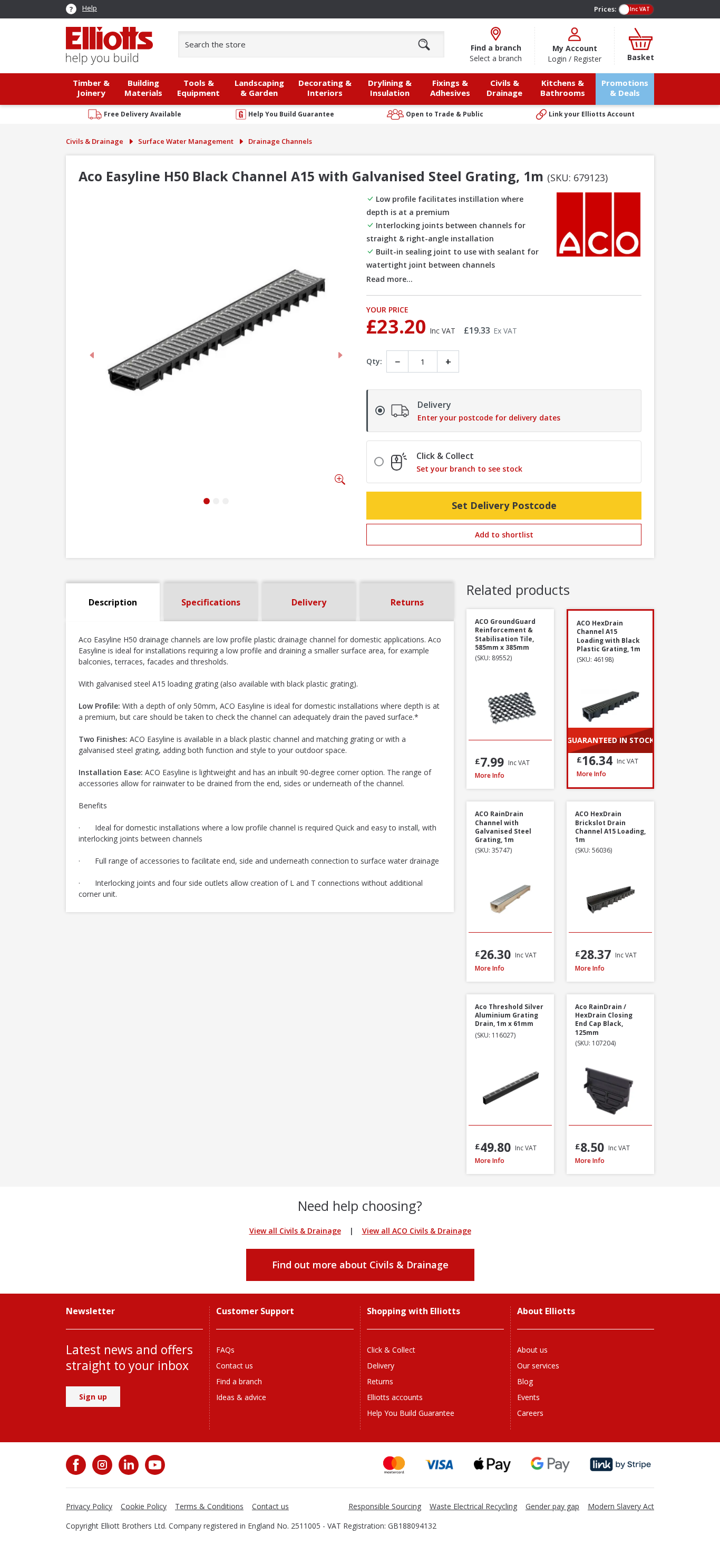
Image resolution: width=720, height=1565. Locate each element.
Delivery (380, 1366)
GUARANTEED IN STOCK (610, 740)
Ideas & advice (241, 1397)
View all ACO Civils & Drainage (416, 1231)
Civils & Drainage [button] (504, 87)
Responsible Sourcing (384, 1506)
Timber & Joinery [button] (91, 87)
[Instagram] (101, 1465)
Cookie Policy (144, 1506)
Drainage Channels (280, 141)
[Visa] (439, 1464)
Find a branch (239, 1381)
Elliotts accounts (395, 1397)
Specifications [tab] (210, 602)
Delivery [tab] (308, 602)
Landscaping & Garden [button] (259, 87)
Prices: (605, 9)
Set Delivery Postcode (504, 505)
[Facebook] (77, 1465)
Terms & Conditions (209, 1506)
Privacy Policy (89, 1506)
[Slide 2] (216, 501)
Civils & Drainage (94, 141)
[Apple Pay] (492, 1464)
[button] (456, 279)
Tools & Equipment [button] (198, 87)
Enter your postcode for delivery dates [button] (488, 418)
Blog (525, 1381)
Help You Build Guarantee (410, 1413)
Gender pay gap (552, 1506)
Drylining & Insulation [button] (390, 87)
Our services (538, 1366)
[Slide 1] (206, 501)
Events (528, 1397)
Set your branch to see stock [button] (469, 469)
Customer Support (255, 1311)
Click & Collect (391, 1350)
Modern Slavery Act (621, 1506)
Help (89, 8)
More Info (510, 775)
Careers (530, 1413)
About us (532, 1350)
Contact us (234, 1366)
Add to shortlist (504, 535)
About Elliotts (546, 1311)
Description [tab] (113, 602)
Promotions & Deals (624, 87)
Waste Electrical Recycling (473, 1506)
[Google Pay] (550, 1464)
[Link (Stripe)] (620, 1464)
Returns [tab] (407, 602)
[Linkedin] (127, 1465)
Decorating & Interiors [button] (325, 87)
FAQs (225, 1350)
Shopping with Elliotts (413, 1311)
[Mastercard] (394, 1464)
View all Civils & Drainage (295, 1231)
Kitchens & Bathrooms (562, 87)
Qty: (374, 361)
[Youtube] (154, 1465)
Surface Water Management (185, 141)
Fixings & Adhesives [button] (450, 87)
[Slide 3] (225, 501)
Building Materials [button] (143, 87)
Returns (380, 1381)
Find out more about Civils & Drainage (360, 1264)
